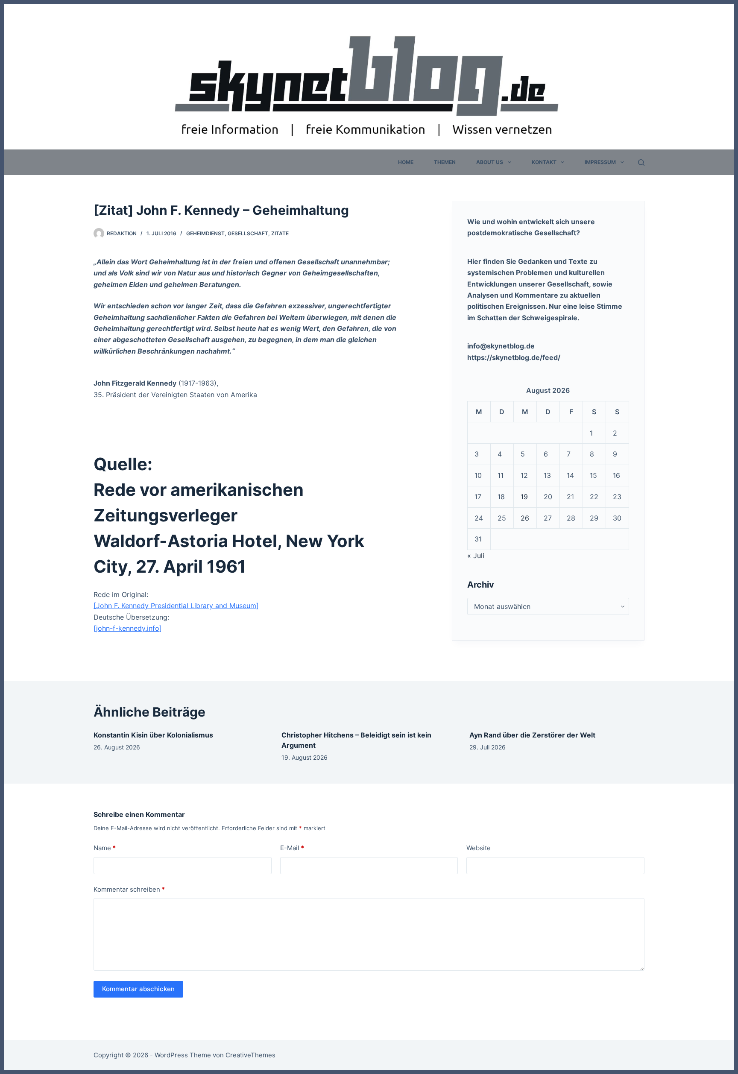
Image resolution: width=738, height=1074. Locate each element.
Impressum (600, 162)
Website (478, 848)
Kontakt (544, 162)
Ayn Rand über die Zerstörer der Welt (532, 735)
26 (525, 518)
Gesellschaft (248, 233)
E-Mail (292, 848)
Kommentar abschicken (138, 989)
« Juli (475, 555)
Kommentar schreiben (129, 889)
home (405, 162)
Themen (445, 162)
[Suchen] (641, 162)
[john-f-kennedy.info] (128, 628)
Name (105, 848)
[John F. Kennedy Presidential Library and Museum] (176, 605)
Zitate (280, 233)
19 (524, 496)
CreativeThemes (250, 1055)
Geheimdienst (205, 233)
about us (489, 162)
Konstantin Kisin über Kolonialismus (153, 735)
